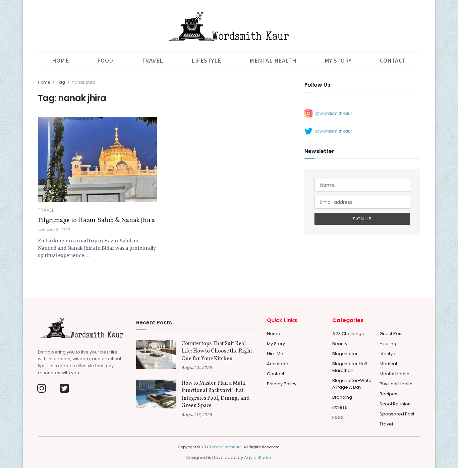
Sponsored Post (397, 414)
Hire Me (275, 353)
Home (60, 60)
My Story (338, 60)
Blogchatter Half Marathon (349, 367)
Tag (61, 82)
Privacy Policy (281, 384)
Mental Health (272, 60)
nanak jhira (83, 82)
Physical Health (396, 384)
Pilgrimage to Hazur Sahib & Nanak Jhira (96, 220)
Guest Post (391, 333)
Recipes (388, 394)
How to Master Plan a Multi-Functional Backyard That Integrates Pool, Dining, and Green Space (215, 394)
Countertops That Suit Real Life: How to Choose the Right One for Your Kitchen (216, 351)
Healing (388, 343)
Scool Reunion (395, 404)
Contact (393, 60)
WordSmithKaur (227, 447)
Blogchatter (345, 353)
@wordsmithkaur (333, 113)
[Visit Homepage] (229, 26)
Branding (342, 397)
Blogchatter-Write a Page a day (351, 383)
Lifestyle (206, 60)
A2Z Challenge (348, 333)
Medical (388, 364)
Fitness (339, 407)
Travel (152, 60)
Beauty (339, 343)
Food (105, 60)
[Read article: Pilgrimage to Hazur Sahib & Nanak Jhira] (97, 159)
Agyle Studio (257, 457)
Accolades (279, 364)
